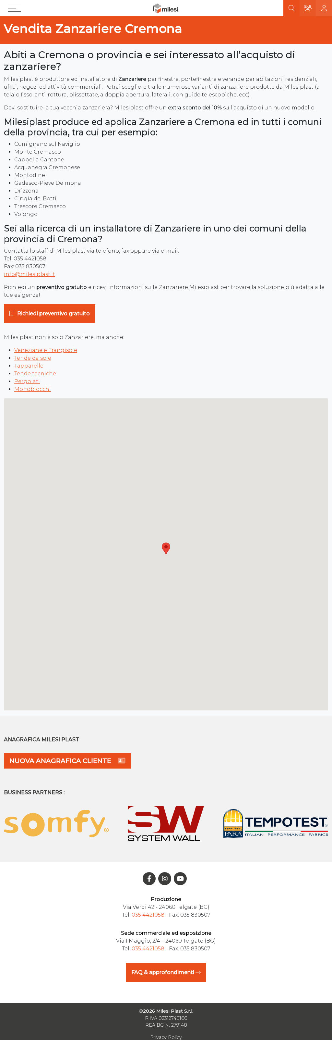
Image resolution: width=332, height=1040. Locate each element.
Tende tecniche (35, 373)
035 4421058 (148, 915)
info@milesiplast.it (29, 274)
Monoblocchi (32, 389)
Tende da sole (32, 358)
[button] (16, 8)
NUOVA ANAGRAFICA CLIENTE (61, 761)
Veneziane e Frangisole (45, 350)
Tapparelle (28, 366)
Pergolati (27, 381)
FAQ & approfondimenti (163, 972)
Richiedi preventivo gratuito (53, 313)
